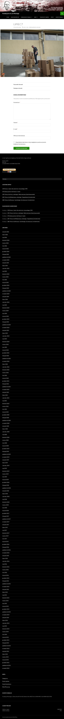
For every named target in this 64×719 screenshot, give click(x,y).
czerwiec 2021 (5, 398)
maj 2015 (4, 595)
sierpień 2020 (5, 426)
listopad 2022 (5, 355)
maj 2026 (4, 237)
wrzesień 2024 (5, 293)
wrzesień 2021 (5, 389)
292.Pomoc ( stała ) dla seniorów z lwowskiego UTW (14, 188)
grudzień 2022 (5, 353)
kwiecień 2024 (5, 307)
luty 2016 (4, 572)
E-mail (16, 129)
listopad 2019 (5, 451)
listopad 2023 (5, 322)
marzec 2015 (5, 600)
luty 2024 (4, 313)
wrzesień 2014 (5, 614)
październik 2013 (6, 645)
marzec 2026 (5, 243)
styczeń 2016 (5, 575)
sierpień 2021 (5, 392)
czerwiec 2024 (5, 302)
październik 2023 (6, 324)
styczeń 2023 (5, 350)
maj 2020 (4, 434)
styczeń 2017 (5, 541)
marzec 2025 (5, 276)
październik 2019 (6, 454)
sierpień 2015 (5, 589)
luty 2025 (4, 279)
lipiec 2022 (5, 364)
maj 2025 (4, 271)
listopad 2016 (5, 547)
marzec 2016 (5, 569)
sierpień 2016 (5, 555)
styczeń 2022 (5, 378)
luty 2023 (4, 347)
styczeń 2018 (5, 510)
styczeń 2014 (5, 637)
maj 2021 (4, 400)
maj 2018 (4, 499)
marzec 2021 (5, 406)
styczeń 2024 (5, 316)
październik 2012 (6, 665)
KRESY (35, 17)
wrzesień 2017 (5, 521)
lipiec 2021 (5, 395)
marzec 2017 (5, 536)
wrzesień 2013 (5, 648)
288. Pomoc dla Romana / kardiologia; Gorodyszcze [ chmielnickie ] (18, 200)
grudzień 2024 (5, 285)
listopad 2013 (5, 643)
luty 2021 (4, 409)
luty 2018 (4, 507)
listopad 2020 (5, 417)
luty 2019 (4, 476)
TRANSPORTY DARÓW (44, 17)
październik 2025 (6, 257)
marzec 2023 (5, 344)
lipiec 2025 (5, 265)
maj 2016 (4, 564)
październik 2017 (6, 519)
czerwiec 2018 (5, 496)
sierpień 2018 (5, 490)
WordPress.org (6, 687)
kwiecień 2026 (5, 240)
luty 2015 (4, 603)
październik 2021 (6, 386)
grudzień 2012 (5, 662)
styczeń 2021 (5, 412)
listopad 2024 (5, 288)
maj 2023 (4, 338)
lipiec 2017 (5, 527)
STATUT (52, 17)
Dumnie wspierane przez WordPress (9, 717)
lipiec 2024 (5, 299)
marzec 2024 (5, 310)
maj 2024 (4, 305)
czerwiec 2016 (5, 561)
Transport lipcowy (36, 27)
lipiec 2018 (5, 493)
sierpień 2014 (5, 617)
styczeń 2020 (5, 445)
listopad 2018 (5, 485)
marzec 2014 (5, 631)
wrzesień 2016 (5, 552)
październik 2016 (6, 550)
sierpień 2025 (5, 262)
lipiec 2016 (5, 558)
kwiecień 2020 (5, 437)
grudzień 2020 (5, 414)
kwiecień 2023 (5, 341)
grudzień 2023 (5, 319)
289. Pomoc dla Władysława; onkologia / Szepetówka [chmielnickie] (18, 197)
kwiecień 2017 (5, 533)
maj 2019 (4, 468)
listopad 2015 (5, 581)
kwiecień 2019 (5, 471)
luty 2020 (4, 443)
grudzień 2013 (5, 640)
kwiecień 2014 (5, 628)
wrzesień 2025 (5, 260)
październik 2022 (6, 358)
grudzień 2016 (5, 544)
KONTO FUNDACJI (59, 17)
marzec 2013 (5, 657)
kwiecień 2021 (5, 403)
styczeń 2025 (5, 282)
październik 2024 (6, 291)
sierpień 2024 (5, 296)
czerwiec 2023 (5, 336)
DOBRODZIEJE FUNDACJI (26, 17)
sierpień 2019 (5, 460)
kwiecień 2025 (5, 274)
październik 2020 (6, 420)
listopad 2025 (5, 254)
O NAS (7, 17)
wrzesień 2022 (5, 361)
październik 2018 (6, 488)
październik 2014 (6, 612)
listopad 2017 (5, 516)
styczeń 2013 (5, 659)
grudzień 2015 (5, 578)
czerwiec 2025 (5, 268)
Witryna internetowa (19, 135)
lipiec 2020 (5, 429)
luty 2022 (4, 375)
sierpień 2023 (5, 330)
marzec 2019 (5, 474)
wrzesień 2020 (5, 423)
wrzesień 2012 (5, 668)
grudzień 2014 (5, 609)
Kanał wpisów (5, 681)
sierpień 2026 (5, 231)
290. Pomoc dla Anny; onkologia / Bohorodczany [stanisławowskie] (18, 194)
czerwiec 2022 (5, 367)
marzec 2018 (5, 505)
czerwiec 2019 (5, 465)
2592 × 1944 (25, 27)
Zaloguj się (5, 678)
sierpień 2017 (5, 524)
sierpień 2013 (5, 651)
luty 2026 (4, 246)
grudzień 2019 (5, 448)
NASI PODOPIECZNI (15, 17)
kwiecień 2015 (5, 597)
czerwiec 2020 (5, 431)
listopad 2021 (5, 383)
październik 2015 (6, 583)
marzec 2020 (5, 440)
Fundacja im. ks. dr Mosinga (10, 13)
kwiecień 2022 (5, 369)
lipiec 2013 (5, 654)
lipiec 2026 (5, 234)
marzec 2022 (5, 372)
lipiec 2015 (5, 592)
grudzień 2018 (5, 482)
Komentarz (17, 102)
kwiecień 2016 (5, 567)
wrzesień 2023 (5, 327)
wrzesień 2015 (5, 586)
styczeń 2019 (5, 479)
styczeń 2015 (5, 606)
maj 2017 (4, 530)
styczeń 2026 (5, 248)
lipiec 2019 (5, 462)
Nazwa (16, 122)
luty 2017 (4, 538)
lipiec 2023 (5, 333)
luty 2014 (4, 634)
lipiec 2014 (5, 620)
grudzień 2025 (5, 251)
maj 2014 (4, 626)
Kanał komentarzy (6, 684)
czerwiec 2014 (5, 623)
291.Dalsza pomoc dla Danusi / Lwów (11, 191)
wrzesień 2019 (5, 457)
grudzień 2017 (5, 513)
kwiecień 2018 (5, 502)
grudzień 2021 (5, 381)
